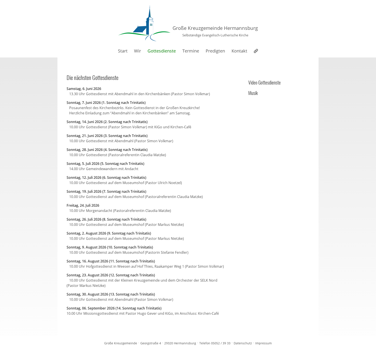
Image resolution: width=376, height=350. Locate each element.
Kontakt (239, 51)
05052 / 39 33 (220, 343)
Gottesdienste (162, 51)
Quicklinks (255, 50)
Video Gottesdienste (264, 82)
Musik (253, 92)
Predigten (215, 51)
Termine (190, 51)
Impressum (263, 343)
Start (123, 51)
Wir (137, 51)
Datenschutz (243, 343)
